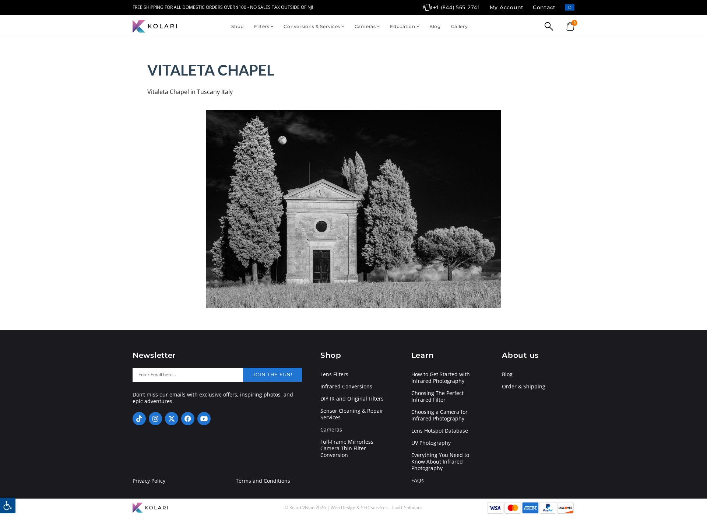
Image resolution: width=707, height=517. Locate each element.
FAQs (417, 480)
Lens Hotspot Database (439, 430)
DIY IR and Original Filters (352, 398)
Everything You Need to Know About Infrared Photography (440, 462)
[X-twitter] (171, 418)
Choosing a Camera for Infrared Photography (439, 415)
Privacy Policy (149, 481)
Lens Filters (334, 374)
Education (402, 26)
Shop (237, 26)
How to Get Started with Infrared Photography (440, 377)
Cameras (365, 26)
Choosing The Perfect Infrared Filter (437, 396)
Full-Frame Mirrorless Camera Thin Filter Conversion (346, 448)
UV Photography (431, 443)
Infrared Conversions (346, 386)
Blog (435, 26)
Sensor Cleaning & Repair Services (351, 414)
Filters (262, 26)
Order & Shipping (523, 386)
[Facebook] (187, 418)
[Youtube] (204, 418)
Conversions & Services (312, 26)
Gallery (459, 26)
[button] (7, 505)
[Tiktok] (139, 418)
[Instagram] (155, 418)
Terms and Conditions (263, 481)
